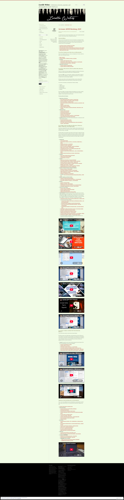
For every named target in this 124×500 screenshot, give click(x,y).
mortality (63, 480)
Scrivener (72, 31)
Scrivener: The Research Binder (64, 182)
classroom (41, 53)
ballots (39, 51)
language (44, 61)
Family (40, 42)
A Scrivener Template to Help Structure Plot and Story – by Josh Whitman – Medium (72, 213)
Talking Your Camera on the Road (43, 92)
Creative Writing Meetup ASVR (43, 39)
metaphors (61, 480)
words (41, 77)
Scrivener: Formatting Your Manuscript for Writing (67, 189)
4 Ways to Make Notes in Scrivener (65, 172)
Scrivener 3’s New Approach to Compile (66, 344)
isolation (40, 61)
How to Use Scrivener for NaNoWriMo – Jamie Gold (67, 437)
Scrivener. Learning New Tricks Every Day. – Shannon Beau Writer (69, 416)
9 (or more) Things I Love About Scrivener (66, 414)
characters (42, 52)
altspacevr (42, 50)
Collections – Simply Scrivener (64, 105)
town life (43, 75)
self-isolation (42, 71)
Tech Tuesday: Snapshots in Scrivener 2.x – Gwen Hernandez (69, 180)
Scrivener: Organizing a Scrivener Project (66, 65)
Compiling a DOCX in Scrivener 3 (65, 345)
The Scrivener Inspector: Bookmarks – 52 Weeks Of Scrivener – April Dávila (71, 163)
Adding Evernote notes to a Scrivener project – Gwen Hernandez (69, 171)
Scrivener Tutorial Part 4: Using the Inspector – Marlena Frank (69, 162)
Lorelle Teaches (41, 89)
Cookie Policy (19, 498)
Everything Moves (41, 32)
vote (39, 76)
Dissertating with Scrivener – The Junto (65, 149)
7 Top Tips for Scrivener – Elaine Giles (65, 415)
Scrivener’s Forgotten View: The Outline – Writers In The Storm (69, 100)
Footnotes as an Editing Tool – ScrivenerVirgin (66, 173)
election (42, 56)
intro (43, 60)
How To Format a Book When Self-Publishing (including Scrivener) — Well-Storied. (72, 349)
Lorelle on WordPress (70, 466)
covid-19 (41, 54)
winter (39, 77)
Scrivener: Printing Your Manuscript (65, 188)
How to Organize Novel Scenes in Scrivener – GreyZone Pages (69, 99)
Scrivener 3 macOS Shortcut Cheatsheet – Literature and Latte (69, 425)
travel (45, 75)
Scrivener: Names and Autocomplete (65, 113)
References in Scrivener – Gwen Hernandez (66, 183)
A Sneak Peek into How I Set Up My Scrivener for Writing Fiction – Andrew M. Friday (72, 198)
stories (40, 74)
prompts (43, 69)
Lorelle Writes (44, 5)
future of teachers (63, 476)
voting (41, 76)
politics (42, 67)
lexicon (46, 61)
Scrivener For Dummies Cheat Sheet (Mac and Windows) (68, 408)
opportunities (41, 65)
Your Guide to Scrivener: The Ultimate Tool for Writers (67, 45)
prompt (40, 69)
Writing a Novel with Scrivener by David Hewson (66, 46)
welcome (46, 76)
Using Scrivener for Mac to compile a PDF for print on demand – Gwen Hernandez (71, 350)
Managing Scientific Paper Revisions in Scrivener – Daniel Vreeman (69, 153)
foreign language (43, 58)
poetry (46, 66)
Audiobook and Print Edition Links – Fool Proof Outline (68, 212)
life (39, 62)
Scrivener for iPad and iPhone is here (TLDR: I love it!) (68, 432)
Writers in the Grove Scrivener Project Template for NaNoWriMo (70, 439)
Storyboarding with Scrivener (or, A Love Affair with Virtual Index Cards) (70, 148)
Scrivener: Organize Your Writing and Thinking (66, 66)
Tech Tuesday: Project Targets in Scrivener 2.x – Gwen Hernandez (69, 115)
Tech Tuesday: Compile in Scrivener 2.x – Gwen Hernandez (68, 346)
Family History (69, 470)
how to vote (41, 60)
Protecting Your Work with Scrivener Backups (66, 178)
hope (39, 60)
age (39, 50)
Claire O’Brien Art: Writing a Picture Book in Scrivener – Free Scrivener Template (71, 208)
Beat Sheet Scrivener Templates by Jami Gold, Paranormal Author (70, 203)
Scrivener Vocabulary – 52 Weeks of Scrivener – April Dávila (68, 58)
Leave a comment (82, 31)
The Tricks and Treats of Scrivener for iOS (66, 429)
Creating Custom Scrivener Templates (65, 156)
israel (42, 61)
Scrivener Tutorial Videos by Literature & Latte (66, 406)
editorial (46, 55)
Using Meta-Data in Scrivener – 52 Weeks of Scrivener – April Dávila (70, 165)
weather (44, 76)
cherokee (46, 52)
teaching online (46, 74)
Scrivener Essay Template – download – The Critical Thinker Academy (70, 214)
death (44, 55)
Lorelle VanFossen (64, 31)
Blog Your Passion (70, 468)
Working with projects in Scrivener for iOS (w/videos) (67, 430)
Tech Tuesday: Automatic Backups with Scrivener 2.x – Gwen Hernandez (70, 179)
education (40, 56)
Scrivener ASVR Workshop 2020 (70, 29)
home (46, 59)
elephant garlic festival (41, 57)
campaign (41, 51)
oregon (44, 65)
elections (45, 56)
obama (61, 481)
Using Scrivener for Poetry (64, 140)
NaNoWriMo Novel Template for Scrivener (67, 440)
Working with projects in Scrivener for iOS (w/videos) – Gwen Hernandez (70, 433)
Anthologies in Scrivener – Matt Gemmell (66, 145)
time (39, 75)
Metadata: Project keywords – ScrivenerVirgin (66, 164)
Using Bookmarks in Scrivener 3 (65, 157)
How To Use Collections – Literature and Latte (66, 101)
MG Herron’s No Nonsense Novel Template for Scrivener (68, 211)
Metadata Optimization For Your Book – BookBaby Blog (68, 166)
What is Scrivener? (62, 57)
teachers (43, 74)
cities (39, 53)
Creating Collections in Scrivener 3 (65, 106)
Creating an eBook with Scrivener (65, 190)
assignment (45, 50)
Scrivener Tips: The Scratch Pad (65, 114)
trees (46, 75)
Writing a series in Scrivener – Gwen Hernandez (67, 147)
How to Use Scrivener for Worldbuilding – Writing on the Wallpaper (69, 146)
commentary (44, 53)
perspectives (42, 66)
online (63, 481)
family (45, 57)
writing (43, 77)
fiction (40, 58)
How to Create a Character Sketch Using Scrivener (67, 155)
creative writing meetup (42, 55)
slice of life (41, 73)
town (41, 75)
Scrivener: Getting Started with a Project (66, 60)
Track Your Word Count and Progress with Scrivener (67, 116)
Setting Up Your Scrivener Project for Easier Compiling (68, 191)
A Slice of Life (69, 31)
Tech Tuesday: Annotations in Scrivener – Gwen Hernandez (68, 170)
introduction (45, 60)
